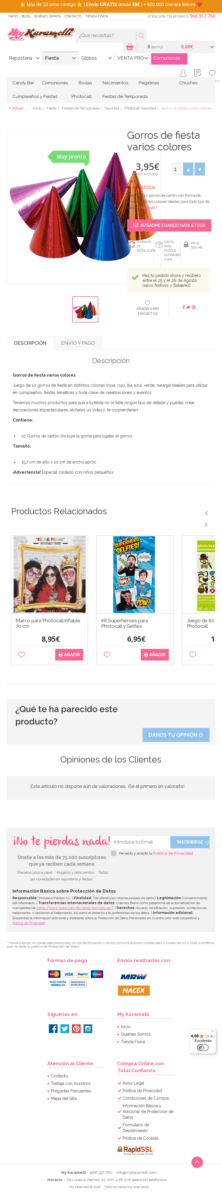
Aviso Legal (133, 1083)
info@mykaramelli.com (136, 1172)
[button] (188, 169)
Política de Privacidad (173, 853)
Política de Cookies (140, 1138)
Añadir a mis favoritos (147, 311)
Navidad (112, 108)
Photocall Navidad (140, 108)
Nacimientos (115, 82)
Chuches (188, 82)
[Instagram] (88, 1028)
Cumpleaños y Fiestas (34, 96)
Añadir (71, 654)
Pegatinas (149, 82)
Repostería (20, 58)
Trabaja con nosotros (70, 1083)
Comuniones (166, 58)
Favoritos (212, 81)
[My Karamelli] (41, 34)
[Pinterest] (76, 1028)
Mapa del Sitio (64, 1098)
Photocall (82, 96)
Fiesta (52, 58)
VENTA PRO (130, 58)
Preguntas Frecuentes (71, 1091)
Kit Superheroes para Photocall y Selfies (124, 623)
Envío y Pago (78, 343)
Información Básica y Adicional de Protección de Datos (148, 1111)
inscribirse (190, 842)
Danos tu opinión (174, 735)
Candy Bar (23, 82)
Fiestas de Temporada (125, 96)
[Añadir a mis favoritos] (21, 655)
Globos (89, 58)
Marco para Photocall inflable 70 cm (48, 623)
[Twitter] (65, 1028)
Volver (18, 108)
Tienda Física (96, 16)
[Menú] (212, 1032)
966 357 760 (202, 16)
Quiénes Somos (47, 16)
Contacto (73, 16)
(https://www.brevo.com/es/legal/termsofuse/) (74, 908)
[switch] (203, 1047)
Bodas (85, 82)
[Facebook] (53, 1028)
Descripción (30, 343)
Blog (26, 16)
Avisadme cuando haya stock (172, 225)
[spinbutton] (176, 169)
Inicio (13, 16)
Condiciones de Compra (146, 1098)
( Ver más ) (148, 207)
